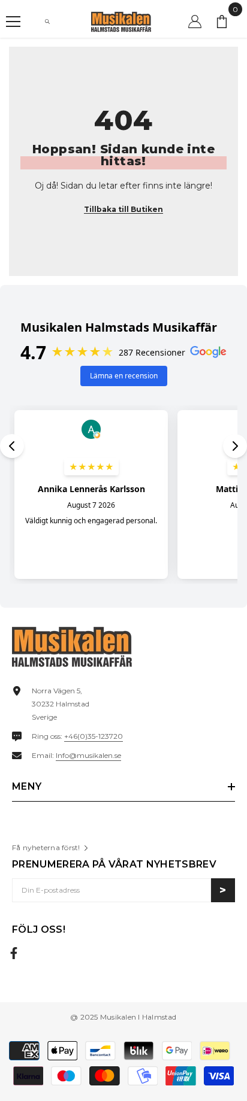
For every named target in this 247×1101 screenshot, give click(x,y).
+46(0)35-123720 (93, 736)
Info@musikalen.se (88, 755)
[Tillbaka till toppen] (224, 1052)
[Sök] (47, 21)
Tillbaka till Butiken (123, 209)
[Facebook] (13, 953)
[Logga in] (195, 21)
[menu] (13, 21)
